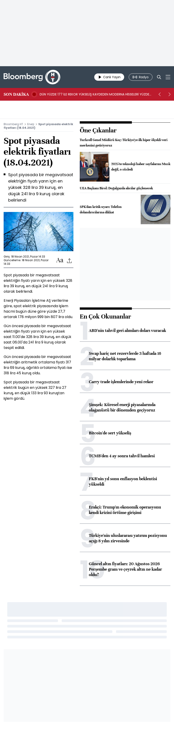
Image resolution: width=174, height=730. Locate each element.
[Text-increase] (59, 260)
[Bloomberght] (32, 77)
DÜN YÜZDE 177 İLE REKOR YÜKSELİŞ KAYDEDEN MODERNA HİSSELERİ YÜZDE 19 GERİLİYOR (94, 94)
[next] (169, 94)
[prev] (159, 94)
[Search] (159, 77)
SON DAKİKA (16, 94)
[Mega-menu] (168, 77)
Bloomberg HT (13, 124)
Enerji (30, 124)
